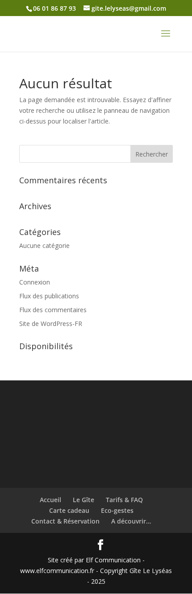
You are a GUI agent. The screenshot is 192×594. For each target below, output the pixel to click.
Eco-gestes (117, 510)
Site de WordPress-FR (50, 323)
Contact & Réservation (65, 521)
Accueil (50, 499)
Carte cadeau (69, 510)
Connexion (34, 282)
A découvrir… (131, 521)
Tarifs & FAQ (124, 499)
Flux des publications (49, 296)
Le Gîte (83, 499)
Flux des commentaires (53, 309)
